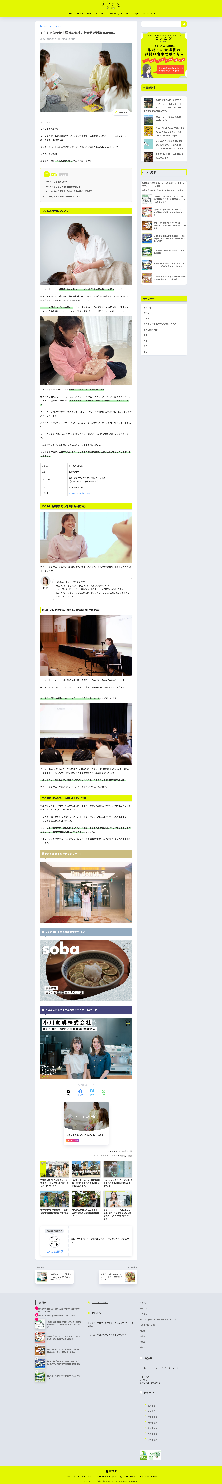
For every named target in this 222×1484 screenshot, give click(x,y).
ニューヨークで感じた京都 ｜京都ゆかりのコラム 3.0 (169, 118)
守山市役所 (152, 1439)
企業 (123, 1155)
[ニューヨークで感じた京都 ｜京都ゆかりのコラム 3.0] (148, 120)
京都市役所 (152, 1417)
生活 (146, 335)
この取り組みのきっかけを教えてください (64, 196)
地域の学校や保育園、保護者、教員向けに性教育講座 (70, 191)
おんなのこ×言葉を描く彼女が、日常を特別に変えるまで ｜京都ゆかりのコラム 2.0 (169, 145)
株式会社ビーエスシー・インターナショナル (159, 1368)
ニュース (113, 1155)
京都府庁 (151, 1411)
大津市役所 (152, 1422)
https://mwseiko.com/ (79, 492)
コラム (147, 318)
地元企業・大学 (115, 13)
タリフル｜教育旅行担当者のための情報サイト (107, 1334)
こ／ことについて (100, 1302)
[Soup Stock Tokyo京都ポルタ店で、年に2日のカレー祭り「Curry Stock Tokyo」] (148, 131)
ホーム (70, 13)
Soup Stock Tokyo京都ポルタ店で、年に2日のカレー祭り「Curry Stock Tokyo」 (170, 132)
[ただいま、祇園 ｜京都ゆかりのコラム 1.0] (148, 157)
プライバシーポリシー (147, 1476)
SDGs (103, 1155)
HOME (112, 1471)
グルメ (80, 13)
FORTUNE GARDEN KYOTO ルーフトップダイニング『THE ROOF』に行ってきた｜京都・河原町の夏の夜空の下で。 (164, 106)
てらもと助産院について (56, 182)
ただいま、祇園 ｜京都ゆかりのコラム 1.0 (169, 155)
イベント (100, 13)
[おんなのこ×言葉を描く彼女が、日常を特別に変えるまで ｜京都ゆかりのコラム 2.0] (148, 144)
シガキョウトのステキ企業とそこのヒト (162, 324)
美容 (137, 13)
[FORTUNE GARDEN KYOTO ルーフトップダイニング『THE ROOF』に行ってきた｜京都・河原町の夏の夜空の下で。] (148, 103)
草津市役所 (152, 1428)
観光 (89, 13)
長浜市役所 (152, 1434)
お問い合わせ (149, 13)
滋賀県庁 (151, 1405)
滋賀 (130, 1155)
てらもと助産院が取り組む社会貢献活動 (63, 186)
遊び (128, 13)
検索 (184, 24)
